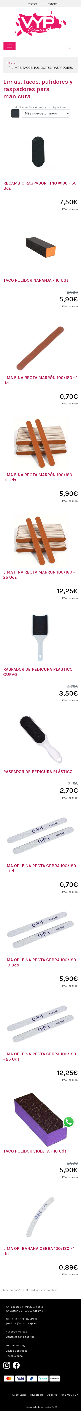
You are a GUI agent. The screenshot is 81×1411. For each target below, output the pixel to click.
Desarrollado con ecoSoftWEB (41, 1407)
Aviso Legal (19, 1394)
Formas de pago (16, 1345)
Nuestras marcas (16, 1331)
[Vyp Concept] (41, 23)
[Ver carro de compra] (76, 46)
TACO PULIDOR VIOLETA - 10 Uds (35, 1151)
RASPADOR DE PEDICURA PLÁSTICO (38, 771)
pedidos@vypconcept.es (21, 1323)
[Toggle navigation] (9, 46)
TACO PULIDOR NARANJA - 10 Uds (35, 280)
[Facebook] (16, 1365)
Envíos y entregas (16, 1350)
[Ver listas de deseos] (70, 46)
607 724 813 (31, 1319)
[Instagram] (6, 1365)
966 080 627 (14, 1319)
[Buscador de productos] (64, 46)
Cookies (52, 1394)
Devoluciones (14, 1355)
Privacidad (36, 1394)
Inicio (11, 62)
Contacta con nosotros (20, 1336)
